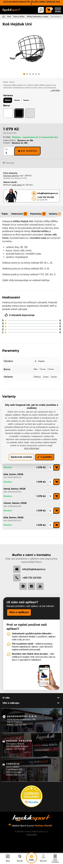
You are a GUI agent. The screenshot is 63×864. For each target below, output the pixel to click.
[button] (24, 74)
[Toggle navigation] (41, 10)
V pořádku (46, 457)
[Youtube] (40, 586)
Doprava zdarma (11, 175)
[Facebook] (31, 586)
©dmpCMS (32, 834)
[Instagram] (23, 586)
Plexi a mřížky (18, 17)
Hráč (9, 17)
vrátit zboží (17, 185)
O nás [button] (6, 698)
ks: (6, 149)
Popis (5, 214)
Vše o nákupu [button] (10, 703)
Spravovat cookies (21, 457)
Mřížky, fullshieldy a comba (37, 17)
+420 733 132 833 (31, 577)
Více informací (31, 448)
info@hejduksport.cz (33, 569)
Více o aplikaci (19, 612)
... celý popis (55, 90)
